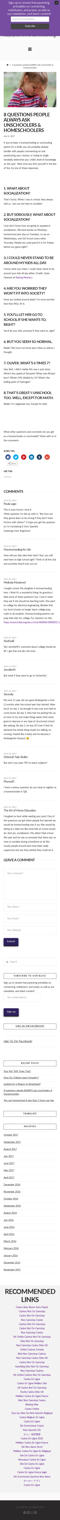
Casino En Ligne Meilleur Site (32, 1383)
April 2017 (9, 1178)
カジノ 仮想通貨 (32, 1434)
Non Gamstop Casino (32, 1320)
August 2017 (10, 1149)
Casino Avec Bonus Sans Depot (32, 1307)
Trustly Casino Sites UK (32, 1392)
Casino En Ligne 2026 (32, 1438)
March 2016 (10, 1241)
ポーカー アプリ (32, 1481)
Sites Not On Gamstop (32, 1341)
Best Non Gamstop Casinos (32, 1354)
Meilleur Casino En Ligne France (32, 1396)
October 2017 (11, 1135)
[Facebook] (25, 1512)
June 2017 (9, 1163)
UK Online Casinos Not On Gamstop (32, 1337)
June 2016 (9, 1227)
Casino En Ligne (32, 1379)
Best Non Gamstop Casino (32, 1400)
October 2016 (11, 1199)
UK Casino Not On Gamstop (31, 1388)
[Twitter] (28, 1512)
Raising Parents (23, 278)
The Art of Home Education (20, 810)
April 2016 (9, 1234)
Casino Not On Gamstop (32, 1316)
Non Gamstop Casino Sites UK (32, 1345)
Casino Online (32, 1409)
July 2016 (9, 1220)
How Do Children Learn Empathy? (21, 1078)
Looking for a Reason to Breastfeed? (22, 1084)
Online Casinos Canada (32, 1350)
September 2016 (12, 1206)
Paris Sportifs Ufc (32, 1430)
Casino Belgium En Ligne (32, 1417)
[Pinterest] (35, 1512)
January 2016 (11, 1256)
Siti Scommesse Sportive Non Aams (32, 1477)
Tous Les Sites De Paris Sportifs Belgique (32, 1413)
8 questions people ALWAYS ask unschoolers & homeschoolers (28, 1092)
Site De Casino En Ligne (32, 1455)
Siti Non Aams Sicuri (31, 1447)
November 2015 (12, 1270)
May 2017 (9, 1170)
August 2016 (10, 1213)
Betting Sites (32, 1405)
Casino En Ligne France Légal (32, 1472)
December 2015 (12, 1263)
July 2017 (9, 1156)
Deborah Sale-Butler (16, 757)
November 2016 (12, 1192)
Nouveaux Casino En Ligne (32, 1460)
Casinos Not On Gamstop (32, 1311)
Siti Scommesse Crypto (32, 1426)
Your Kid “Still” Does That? (17, 1071)
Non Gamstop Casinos (32, 1371)
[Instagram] (31, 1512)
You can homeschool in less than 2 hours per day (29, 1100)
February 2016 (11, 1248)
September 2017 (12, 1142)
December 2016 (12, 1185)
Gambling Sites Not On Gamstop (32, 1367)
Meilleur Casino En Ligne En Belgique (32, 1451)
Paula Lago (10, 503)
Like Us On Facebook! (30, 1026)
